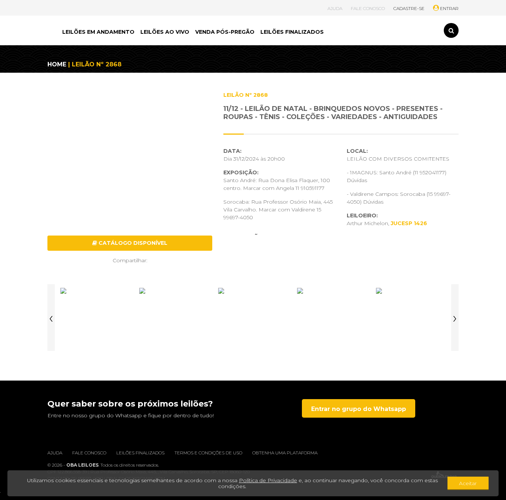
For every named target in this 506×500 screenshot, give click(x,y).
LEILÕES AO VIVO (164, 32)
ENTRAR (449, 8)
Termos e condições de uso (208, 452)
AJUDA (334, 8)
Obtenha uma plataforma (284, 452)
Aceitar (468, 483)
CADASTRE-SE (409, 8)
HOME (56, 64)
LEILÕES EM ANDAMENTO (98, 32)
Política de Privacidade (268, 480)
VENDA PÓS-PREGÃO (224, 32)
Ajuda (54, 452)
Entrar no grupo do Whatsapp (358, 408)
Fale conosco (89, 452)
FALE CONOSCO (368, 8)
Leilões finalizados (140, 452)
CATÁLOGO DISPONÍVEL (132, 243)
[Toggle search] (451, 30)
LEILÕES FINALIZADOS (292, 32)
